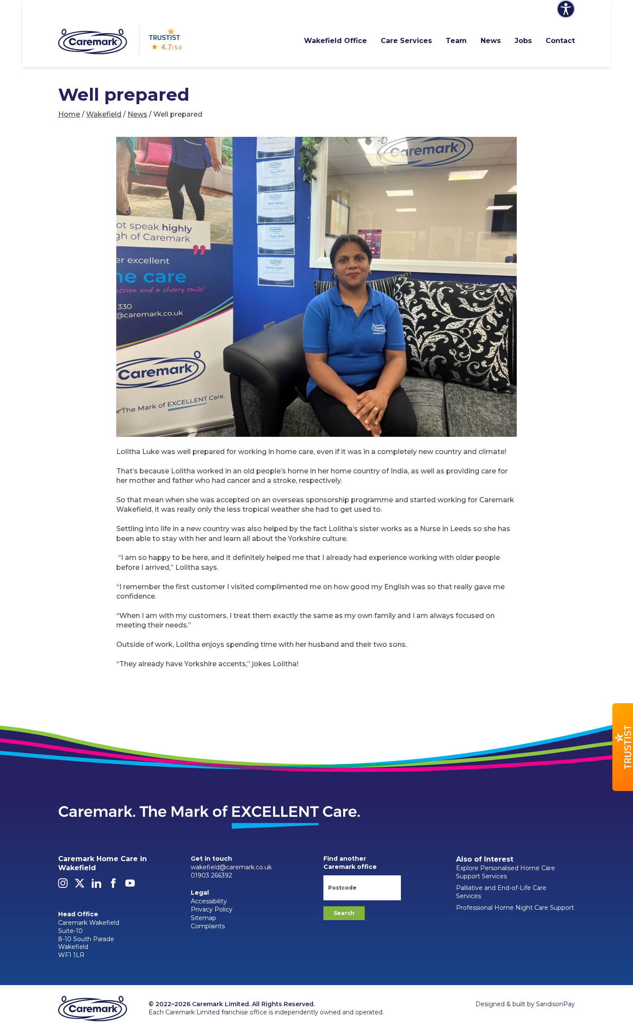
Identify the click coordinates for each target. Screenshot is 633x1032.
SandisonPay (555, 1004)
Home (69, 114)
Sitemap (203, 918)
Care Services (406, 41)
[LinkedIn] (96, 885)
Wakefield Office (335, 41)
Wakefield (103, 114)
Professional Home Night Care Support (515, 907)
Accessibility (209, 901)
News (491, 41)
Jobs (523, 41)
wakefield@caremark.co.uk (231, 867)
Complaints (208, 926)
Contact (560, 41)
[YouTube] (130, 885)
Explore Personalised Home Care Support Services (505, 872)
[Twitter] (79, 885)
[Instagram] (63, 885)
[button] (622, 747)
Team (456, 41)
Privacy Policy (212, 909)
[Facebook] (113, 885)
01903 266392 (211, 875)
